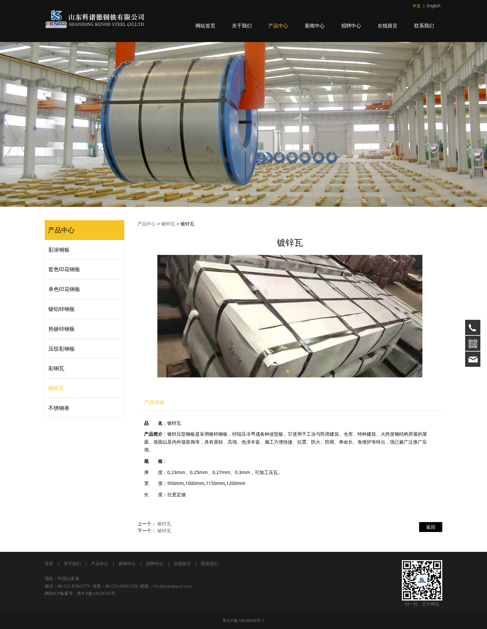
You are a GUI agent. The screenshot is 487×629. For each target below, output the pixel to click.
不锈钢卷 (59, 407)
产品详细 (154, 402)
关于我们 (242, 25)
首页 (49, 563)
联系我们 (424, 25)
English (433, 6)
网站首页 (205, 25)
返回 (430, 527)
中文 (417, 6)
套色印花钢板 (64, 269)
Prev (59, 124)
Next (428, 124)
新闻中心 (315, 25)
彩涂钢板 (59, 249)
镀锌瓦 (56, 388)
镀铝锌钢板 (61, 309)
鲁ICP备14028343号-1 (243, 620)
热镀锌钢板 (61, 328)
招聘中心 (351, 25)
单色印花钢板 (64, 289)
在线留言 (388, 25)
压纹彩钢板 (61, 348)
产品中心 (278, 25)
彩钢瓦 (56, 368)
